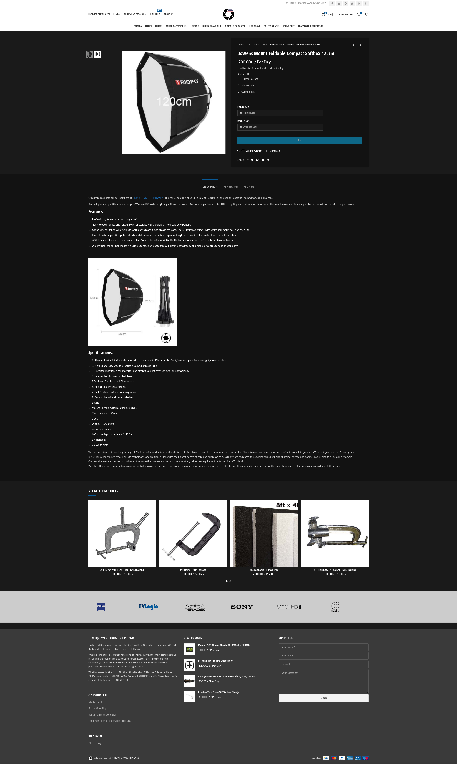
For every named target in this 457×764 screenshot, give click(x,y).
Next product (360, 45)
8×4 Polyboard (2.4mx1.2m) (264, 570)
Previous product (353, 45)
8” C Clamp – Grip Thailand (193, 570)
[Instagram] (345, 3)
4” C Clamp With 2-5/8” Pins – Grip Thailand (122, 570)
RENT (300, 140)
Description (210, 187)
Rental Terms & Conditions (103, 715)
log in (100, 743)
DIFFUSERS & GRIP (257, 45)
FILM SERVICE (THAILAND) (148, 198)
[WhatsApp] (366, 3)
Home (240, 45)
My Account (95, 702)
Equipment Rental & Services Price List (109, 721)
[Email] (339, 3)
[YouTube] (352, 3)
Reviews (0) (231, 187)
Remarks (249, 187)
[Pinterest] (267, 160)
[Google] (257, 160)
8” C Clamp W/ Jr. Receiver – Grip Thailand (335, 570)
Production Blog (97, 708)
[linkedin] (359, 3)
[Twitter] (252, 160)
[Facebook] (332, 3)
